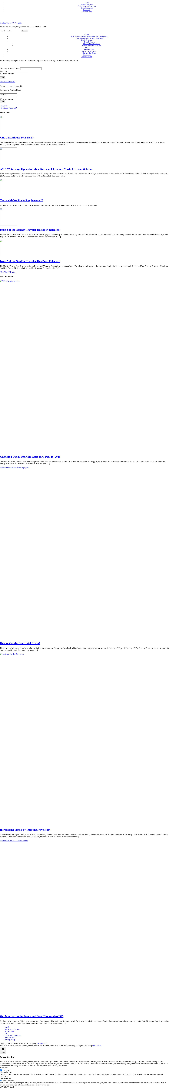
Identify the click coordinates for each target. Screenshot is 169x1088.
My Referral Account (12, 1029)
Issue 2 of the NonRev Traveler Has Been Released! (30, 261)
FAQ (6, 1033)
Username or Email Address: (10, 90)
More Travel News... (7, 272)
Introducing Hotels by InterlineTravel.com (25, 829)
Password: (3, 95)
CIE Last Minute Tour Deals (17, 137)
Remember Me (8, 73)
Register (4, 106)
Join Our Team (10, 1037)
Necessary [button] (3, 1068)
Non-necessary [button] (5, 1078)
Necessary (6, 1070)
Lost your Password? (7, 82)
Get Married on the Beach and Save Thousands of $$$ (31, 1016)
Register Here (10, 1031)
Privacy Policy (10, 1040)
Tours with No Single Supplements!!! (21, 200)
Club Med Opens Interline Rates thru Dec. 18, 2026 (30, 456)
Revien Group (42, 1043)
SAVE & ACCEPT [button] (7, 1087)
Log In (7, 1027)
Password (3, 71)
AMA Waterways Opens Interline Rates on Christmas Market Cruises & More (46, 169)
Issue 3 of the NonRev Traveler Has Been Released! (30, 229)
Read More (97, 1046)
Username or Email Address (10, 68)
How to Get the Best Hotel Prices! (20, 643)
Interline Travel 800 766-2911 (11, 23)
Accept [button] (90, 1046)
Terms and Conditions (13, 1035)
